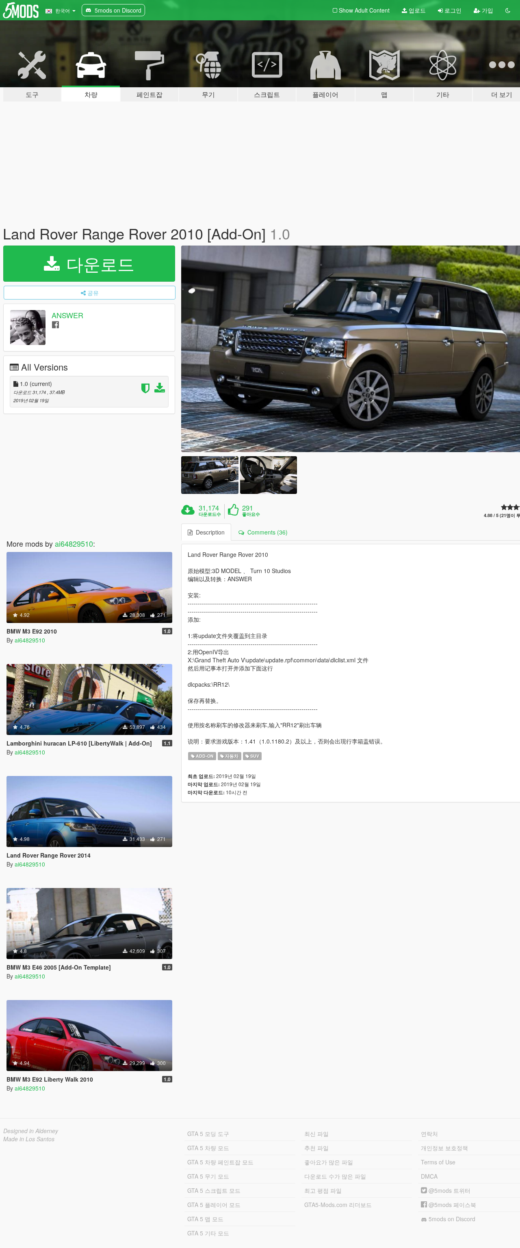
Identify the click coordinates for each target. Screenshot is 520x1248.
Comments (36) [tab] (266, 532)
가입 (486, 10)
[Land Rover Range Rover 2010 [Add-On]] (209, 475)
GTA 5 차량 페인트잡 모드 (220, 1162)
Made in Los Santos (28, 1139)
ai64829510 (74, 543)
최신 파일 (316, 1133)
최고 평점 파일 (323, 1190)
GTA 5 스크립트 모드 (213, 1190)
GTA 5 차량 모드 (208, 1148)
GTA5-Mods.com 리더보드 (338, 1205)
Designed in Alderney (30, 1131)
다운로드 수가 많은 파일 (335, 1176)
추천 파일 (316, 1148)
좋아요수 (251, 514)
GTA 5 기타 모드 (208, 1233)
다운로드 (97, 263)
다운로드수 (210, 514)
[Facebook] (55, 324)
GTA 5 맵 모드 (205, 1219)
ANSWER (67, 315)
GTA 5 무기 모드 (208, 1176)
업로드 (416, 10)
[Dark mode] (507, 10)
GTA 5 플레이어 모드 (213, 1205)
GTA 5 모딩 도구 (208, 1133)
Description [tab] (209, 532)
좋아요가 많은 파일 (328, 1162)
